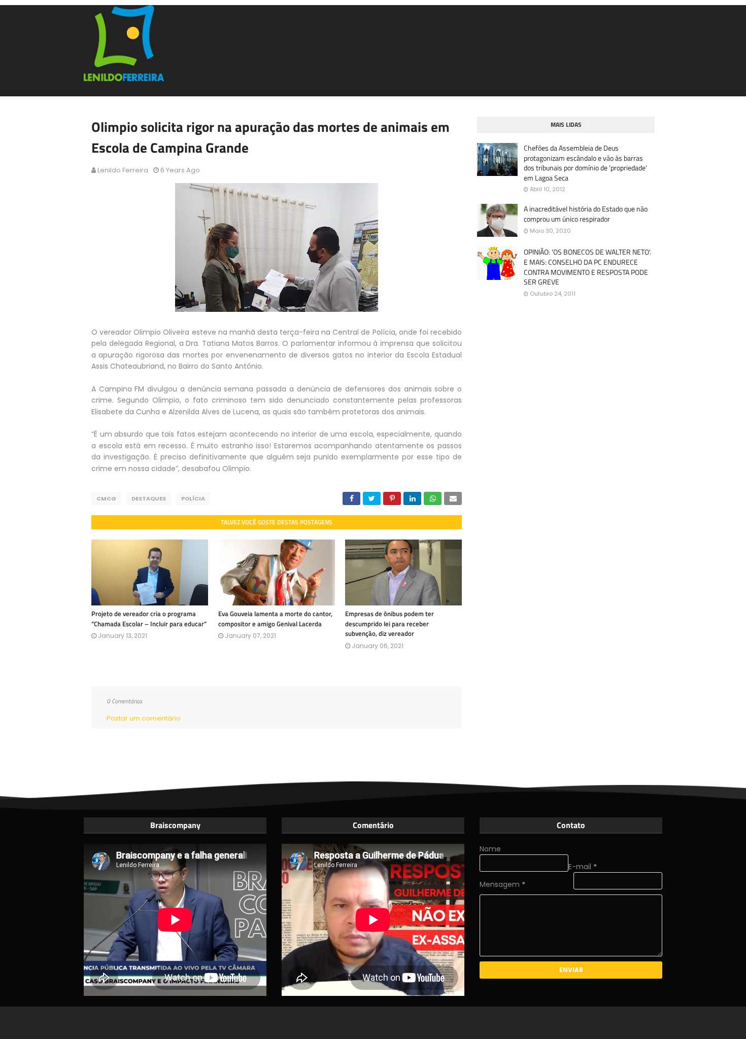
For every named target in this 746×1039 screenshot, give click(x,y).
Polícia (193, 498)
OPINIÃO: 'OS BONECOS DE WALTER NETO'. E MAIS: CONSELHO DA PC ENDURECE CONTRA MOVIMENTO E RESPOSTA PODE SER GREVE (587, 266)
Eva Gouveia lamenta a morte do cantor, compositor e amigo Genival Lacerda (275, 618)
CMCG (106, 498)
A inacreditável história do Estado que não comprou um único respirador (586, 214)
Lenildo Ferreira (122, 170)
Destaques (148, 498)
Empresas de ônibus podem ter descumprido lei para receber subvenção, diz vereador (389, 623)
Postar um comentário (144, 718)
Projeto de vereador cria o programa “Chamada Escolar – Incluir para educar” (149, 618)
